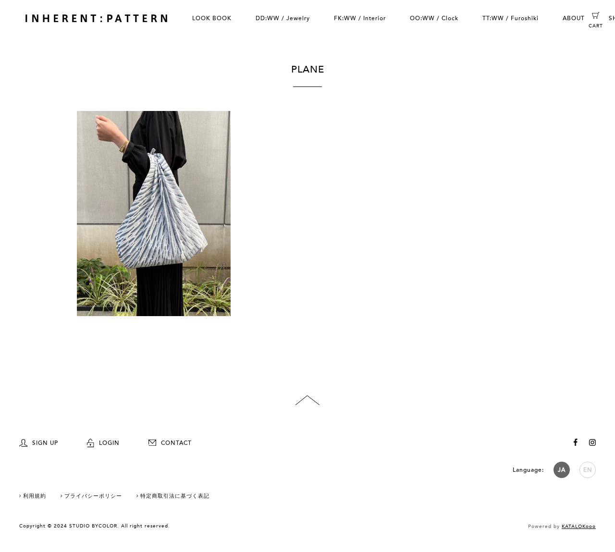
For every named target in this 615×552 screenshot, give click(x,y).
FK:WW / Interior (360, 18)
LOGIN (109, 443)
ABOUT (574, 18)
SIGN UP (45, 443)
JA (562, 469)
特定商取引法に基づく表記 (174, 496)
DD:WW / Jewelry (283, 18)
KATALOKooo (579, 526)
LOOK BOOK (212, 18)
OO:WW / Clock (434, 18)
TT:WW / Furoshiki (510, 18)
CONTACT (176, 443)
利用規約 (34, 496)
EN (587, 469)
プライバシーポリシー (93, 496)
